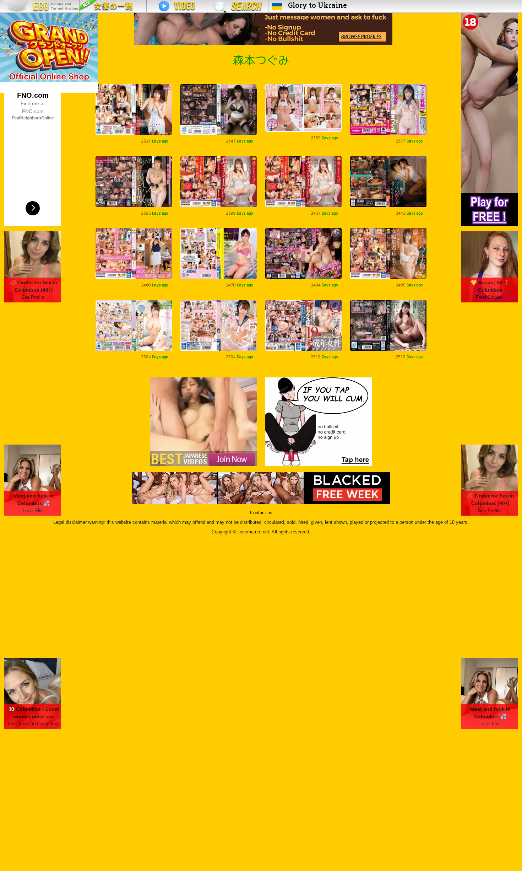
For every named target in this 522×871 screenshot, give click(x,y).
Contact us (261, 512)
